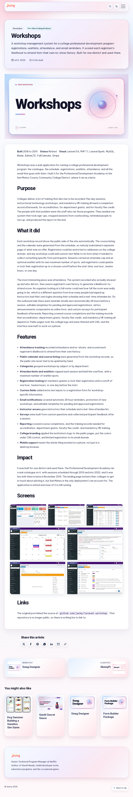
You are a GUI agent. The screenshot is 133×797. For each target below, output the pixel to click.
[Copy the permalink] (65, 644)
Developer (17, 28)
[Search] (110, 6)
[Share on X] (23, 644)
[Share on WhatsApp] (44, 644)
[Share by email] (58, 644)
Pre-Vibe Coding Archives (39, 28)
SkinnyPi (105, 667)
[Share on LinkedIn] (51, 644)
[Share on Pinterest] (37, 644)
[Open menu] (123, 6)
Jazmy (9, 786)
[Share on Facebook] (30, 644)
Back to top (121, 788)
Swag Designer (31, 667)
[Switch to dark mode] (116, 6)
